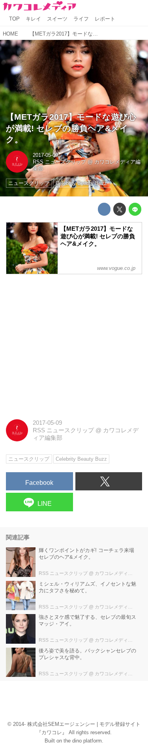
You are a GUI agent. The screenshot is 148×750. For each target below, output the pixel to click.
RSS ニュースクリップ (59, 162)
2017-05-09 (45, 155)
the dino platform (83, 741)
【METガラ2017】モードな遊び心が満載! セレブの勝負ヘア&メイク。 (71, 128)
